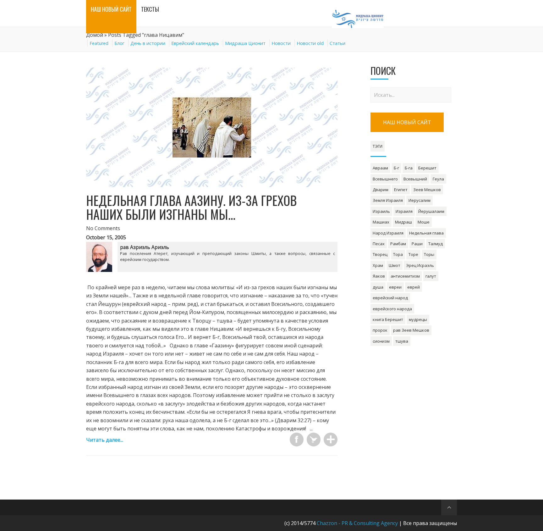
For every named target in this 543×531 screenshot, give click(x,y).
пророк (380, 330)
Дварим (380, 189)
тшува (401, 341)
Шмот (394, 265)
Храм (378, 265)
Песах (379, 243)
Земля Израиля (388, 200)
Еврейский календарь (195, 43)
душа (378, 287)
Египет (401, 189)
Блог (119, 43)
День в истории (147, 43)
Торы (429, 254)
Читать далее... (104, 439)
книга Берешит (388, 319)
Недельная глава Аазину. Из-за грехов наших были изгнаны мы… (191, 207)
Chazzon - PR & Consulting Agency (357, 523)
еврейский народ (390, 298)
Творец (380, 254)
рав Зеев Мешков (411, 330)
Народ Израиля (388, 233)
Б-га (409, 168)
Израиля (404, 211)
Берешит (427, 168)
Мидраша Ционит (245, 43)
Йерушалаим (431, 211)
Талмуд (435, 243)
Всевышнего (385, 179)
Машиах (381, 222)
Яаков (379, 276)
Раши (417, 243)
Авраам (380, 168)
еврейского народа (392, 309)
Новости (281, 43)
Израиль (381, 211)
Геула (438, 179)
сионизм (381, 341)
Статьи (337, 43)
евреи (395, 287)
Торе (413, 254)
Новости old (310, 43)
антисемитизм (405, 276)
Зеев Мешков (427, 189)
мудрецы (418, 319)
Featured (99, 43)
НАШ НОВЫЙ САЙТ (407, 122)
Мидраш (403, 222)
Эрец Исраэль (420, 265)
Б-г (396, 168)
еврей (413, 287)
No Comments (103, 228)
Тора (398, 254)
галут (430, 276)
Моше (424, 222)
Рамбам (398, 243)
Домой (94, 34)
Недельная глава (426, 233)
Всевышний (415, 179)
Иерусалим (420, 200)
